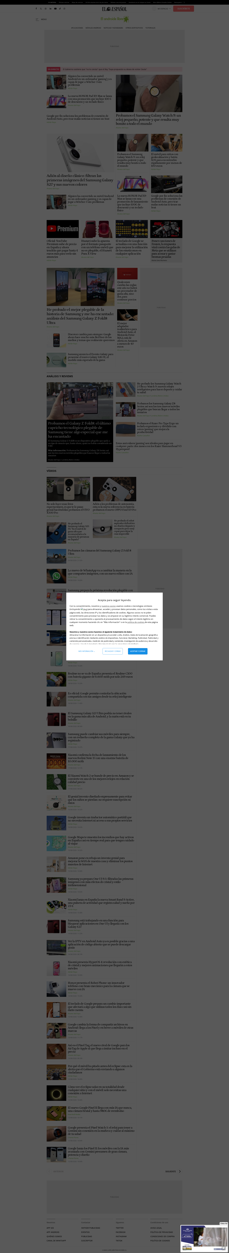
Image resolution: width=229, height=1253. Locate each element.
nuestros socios (109, 606)
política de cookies (136, 622)
